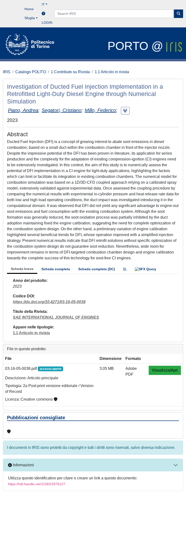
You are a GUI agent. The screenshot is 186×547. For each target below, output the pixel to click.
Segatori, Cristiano (61, 110)
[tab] (125, 269)
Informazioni (23, 465)
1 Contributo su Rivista (70, 72)
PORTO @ (137, 46)
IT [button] (43, 4)
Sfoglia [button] (29, 18)
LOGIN (47, 22)
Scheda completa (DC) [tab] (96, 269)
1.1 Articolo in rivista (112, 72)
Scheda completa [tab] (55, 269)
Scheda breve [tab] (22, 269)
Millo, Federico (100, 110)
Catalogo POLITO (30, 72)
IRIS (6, 72)
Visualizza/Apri (165, 370)
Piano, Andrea (23, 110)
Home (29, 9)
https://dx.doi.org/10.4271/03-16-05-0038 (49, 302)
